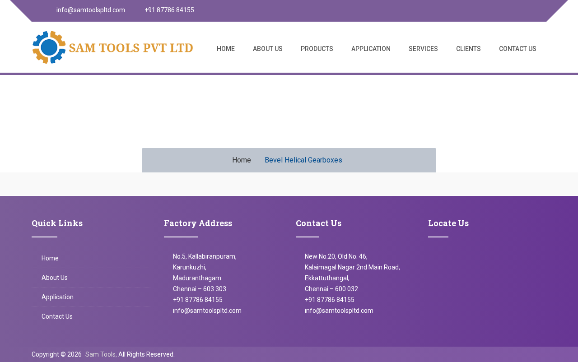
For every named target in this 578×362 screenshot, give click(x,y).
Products (317, 48)
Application (371, 48)
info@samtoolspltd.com (90, 10)
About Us (268, 48)
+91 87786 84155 (168, 10)
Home (226, 48)
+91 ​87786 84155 (329, 299)
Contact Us (517, 48)
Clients (468, 48)
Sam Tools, (101, 354)
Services (423, 48)
